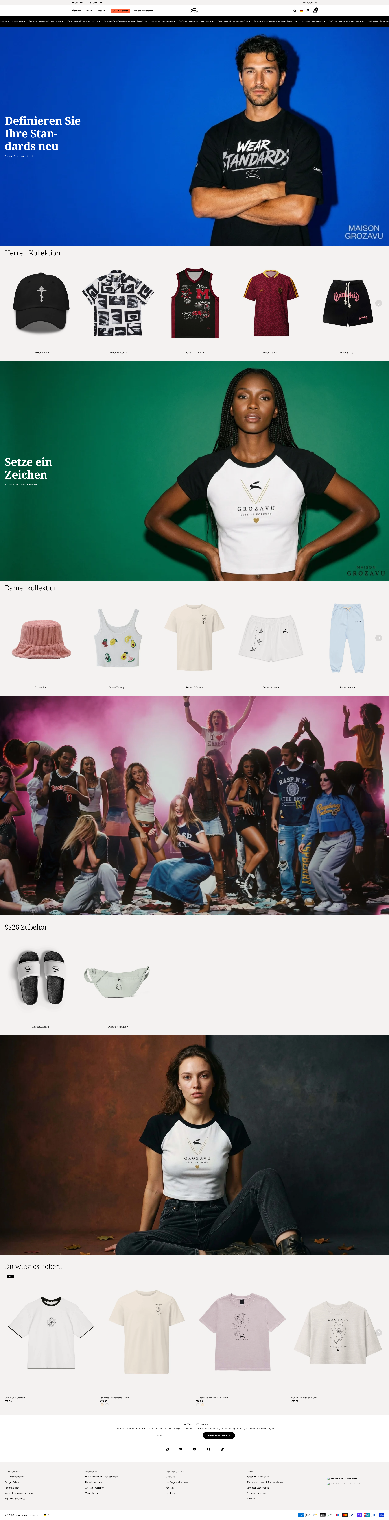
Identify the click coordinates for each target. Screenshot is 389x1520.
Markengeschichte (14, 1476)
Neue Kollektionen (94, 1482)
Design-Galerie (12, 1482)
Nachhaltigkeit (12, 1487)
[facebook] (208, 1449)
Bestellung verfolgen (257, 1493)
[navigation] (378, 303)
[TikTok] (222, 1449)
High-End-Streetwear (15, 1498)
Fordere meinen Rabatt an (219, 1435)
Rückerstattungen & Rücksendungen (265, 1482)
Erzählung (171, 1493)
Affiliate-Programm (143, 10)
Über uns (76, 10)
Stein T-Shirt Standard (15, 1397)
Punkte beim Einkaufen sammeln (101, 1476)
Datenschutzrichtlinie (258, 1487)
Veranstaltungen (93, 1493)
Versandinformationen (258, 1476)
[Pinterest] (180, 1449)
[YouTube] (194, 1449)
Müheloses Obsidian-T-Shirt (304, 1397)
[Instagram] (167, 1449)
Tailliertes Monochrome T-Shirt (114, 1397)
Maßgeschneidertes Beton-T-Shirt (212, 1397)
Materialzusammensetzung (19, 1493)
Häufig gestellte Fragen (177, 1482)
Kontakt (170, 1487)
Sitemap (251, 1498)
